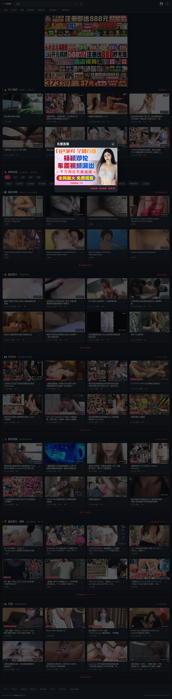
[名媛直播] (86, 349)
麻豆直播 (102, 188)
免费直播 (93, 188)
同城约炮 (111, 188)
